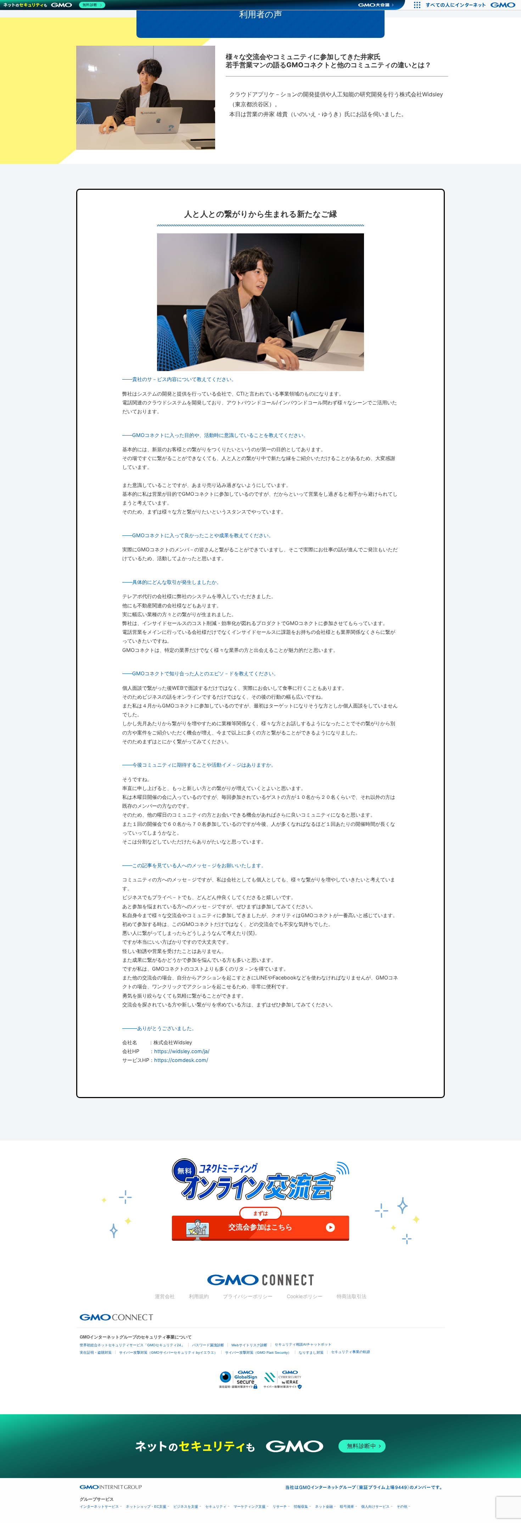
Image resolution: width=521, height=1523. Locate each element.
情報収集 (301, 1506)
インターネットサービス (99, 1506)
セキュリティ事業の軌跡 (350, 1352)
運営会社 (165, 1296)
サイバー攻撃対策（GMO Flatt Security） (258, 1352)
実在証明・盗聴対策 (96, 1352)
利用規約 (199, 1296)
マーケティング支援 (249, 1506)
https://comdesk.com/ (181, 1060)
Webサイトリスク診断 (249, 1345)
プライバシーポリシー (248, 1296)
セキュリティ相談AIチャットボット (303, 1344)
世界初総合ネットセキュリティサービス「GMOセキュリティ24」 (132, 1345)
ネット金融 (324, 1506)
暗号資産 (347, 1506)
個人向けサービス (375, 1506)
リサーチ (280, 1506)
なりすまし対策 (311, 1352)
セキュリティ (215, 1506)
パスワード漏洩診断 (208, 1345)
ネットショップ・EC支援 (146, 1506)
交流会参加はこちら (260, 1223)
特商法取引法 (351, 1296)
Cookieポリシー (305, 1296)
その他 (402, 1506)
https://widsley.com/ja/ (181, 1051)
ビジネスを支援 (185, 1506)
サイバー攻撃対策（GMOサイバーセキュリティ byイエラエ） (168, 1352)
